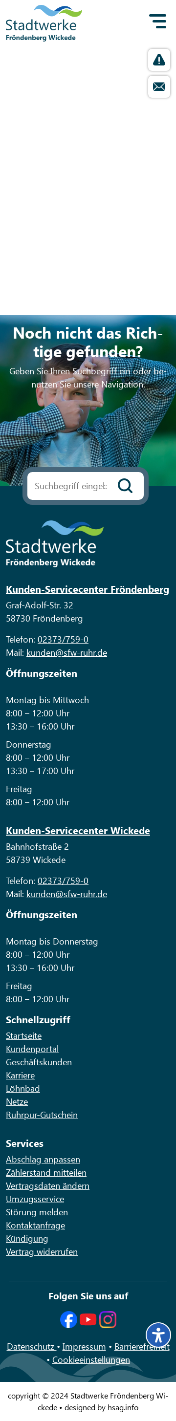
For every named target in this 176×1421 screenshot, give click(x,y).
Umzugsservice (35, 1199)
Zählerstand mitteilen (46, 1172)
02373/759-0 (63, 639)
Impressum (84, 1346)
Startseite (24, 1035)
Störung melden (37, 1212)
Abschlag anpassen (43, 1159)
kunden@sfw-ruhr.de (66, 652)
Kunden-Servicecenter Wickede (78, 830)
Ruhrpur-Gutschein (42, 1114)
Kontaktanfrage (35, 1225)
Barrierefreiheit (142, 1346)
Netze (17, 1101)
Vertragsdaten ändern (47, 1185)
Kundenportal (32, 1049)
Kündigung (27, 1238)
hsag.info (123, 1407)
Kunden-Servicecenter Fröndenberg (87, 588)
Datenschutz (32, 1346)
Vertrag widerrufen (42, 1251)
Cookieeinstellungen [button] (91, 1359)
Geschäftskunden (39, 1062)
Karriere (20, 1075)
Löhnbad (23, 1088)
